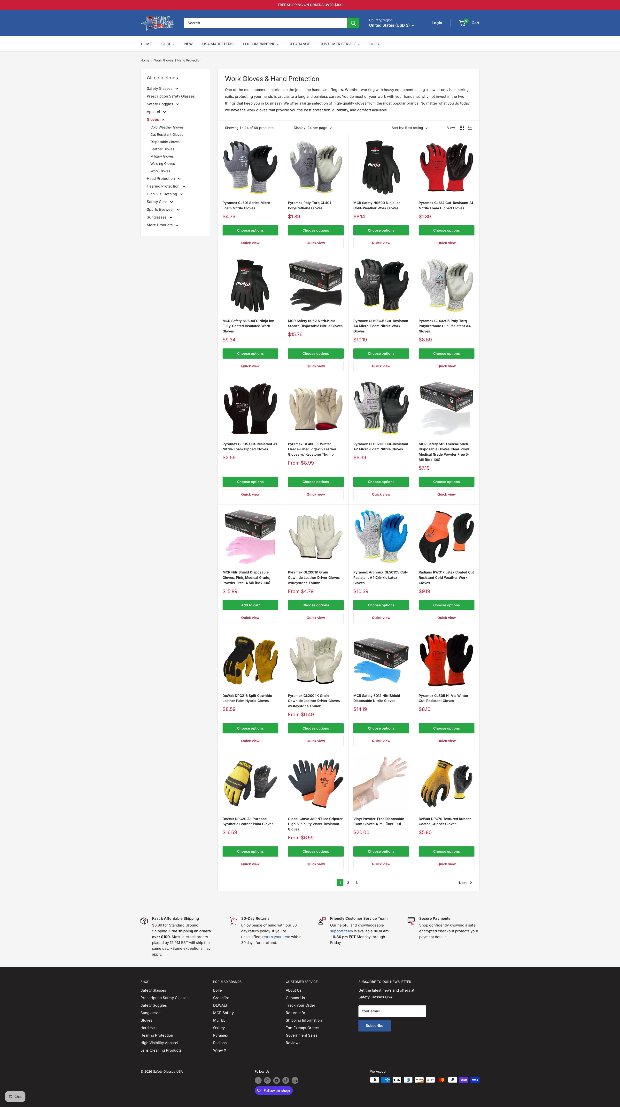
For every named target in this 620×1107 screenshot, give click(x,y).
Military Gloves (162, 156)
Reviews (293, 1042)
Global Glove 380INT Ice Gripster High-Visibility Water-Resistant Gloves (315, 824)
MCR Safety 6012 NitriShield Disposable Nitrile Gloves (376, 698)
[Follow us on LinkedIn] (295, 1080)
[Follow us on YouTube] (276, 1080)
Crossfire (221, 997)
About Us (294, 990)
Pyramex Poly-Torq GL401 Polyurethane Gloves (309, 205)
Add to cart (250, 605)
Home (144, 60)
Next (463, 883)
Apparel (154, 111)
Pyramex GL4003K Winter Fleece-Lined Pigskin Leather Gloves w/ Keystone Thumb (312, 449)
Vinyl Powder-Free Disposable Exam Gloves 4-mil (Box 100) (378, 821)
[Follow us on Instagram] (267, 1080)
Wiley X (219, 1050)
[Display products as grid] (462, 128)
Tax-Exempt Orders (302, 1027)
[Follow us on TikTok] (285, 1080)
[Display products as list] (470, 128)
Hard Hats (148, 1027)
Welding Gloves (162, 163)
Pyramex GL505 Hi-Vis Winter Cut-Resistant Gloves (443, 698)
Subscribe (374, 1025)
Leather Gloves (162, 149)
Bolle (217, 990)
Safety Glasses (160, 88)
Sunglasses (157, 217)
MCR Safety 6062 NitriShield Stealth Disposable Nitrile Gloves (315, 323)
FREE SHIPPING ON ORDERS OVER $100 (310, 5)
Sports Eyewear (161, 209)
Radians (220, 1042)
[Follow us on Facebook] (258, 1080)
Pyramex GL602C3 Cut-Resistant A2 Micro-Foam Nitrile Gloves (380, 446)
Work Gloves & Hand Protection (178, 60)
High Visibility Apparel (159, 1042)
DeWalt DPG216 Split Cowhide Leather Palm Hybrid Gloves (247, 698)
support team (341, 931)
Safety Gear (157, 201)
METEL (219, 1020)
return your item (276, 936)
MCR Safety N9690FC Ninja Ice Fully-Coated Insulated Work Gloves (248, 326)
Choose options (250, 230)
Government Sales (302, 1035)
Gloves (153, 119)
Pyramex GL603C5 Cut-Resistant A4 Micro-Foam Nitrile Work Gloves (380, 326)
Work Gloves (160, 171)
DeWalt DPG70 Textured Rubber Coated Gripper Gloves (445, 821)
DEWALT (220, 1005)
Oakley (219, 1027)
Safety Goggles (160, 104)
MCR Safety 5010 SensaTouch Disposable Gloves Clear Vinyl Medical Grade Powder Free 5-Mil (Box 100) (444, 452)
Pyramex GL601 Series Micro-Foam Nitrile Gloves (247, 205)
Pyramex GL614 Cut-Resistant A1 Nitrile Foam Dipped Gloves (446, 205)
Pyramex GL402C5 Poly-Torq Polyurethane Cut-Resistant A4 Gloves (445, 326)
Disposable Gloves (164, 142)
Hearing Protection (163, 186)
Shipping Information (304, 1020)
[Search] (353, 23)
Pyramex (220, 1035)
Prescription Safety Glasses (171, 96)
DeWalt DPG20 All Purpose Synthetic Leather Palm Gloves (248, 821)
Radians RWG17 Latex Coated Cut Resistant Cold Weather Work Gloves (446, 577)
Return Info (295, 1012)
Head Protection (161, 178)
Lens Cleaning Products (161, 1050)
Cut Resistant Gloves (166, 134)
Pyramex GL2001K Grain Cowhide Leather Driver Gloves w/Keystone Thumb (314, 577)
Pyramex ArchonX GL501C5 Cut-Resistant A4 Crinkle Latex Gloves (380, 577)
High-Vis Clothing (162, 194)
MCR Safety (223, 1012)
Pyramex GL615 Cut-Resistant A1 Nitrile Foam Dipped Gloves (250, 446)
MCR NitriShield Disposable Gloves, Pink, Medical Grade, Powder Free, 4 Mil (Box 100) (246, 577)
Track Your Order (300, 1005)
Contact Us (295, 997)
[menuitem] (146, 43)
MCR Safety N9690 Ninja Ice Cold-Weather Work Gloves (376, 205)
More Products (160, 225)
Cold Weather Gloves (167, 127)
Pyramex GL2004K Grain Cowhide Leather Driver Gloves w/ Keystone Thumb (314, 700)
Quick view (250, 243)
